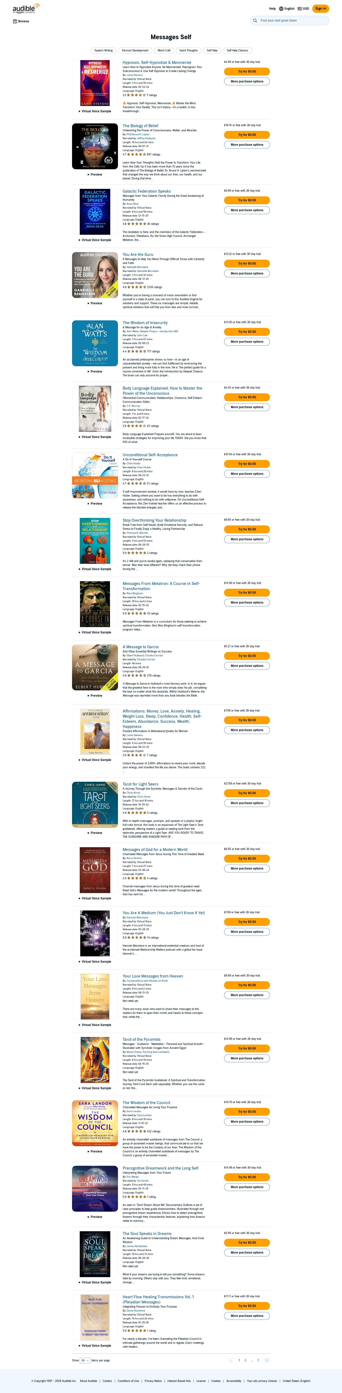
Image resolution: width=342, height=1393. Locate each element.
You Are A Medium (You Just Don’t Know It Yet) (164, 913)
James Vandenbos (137, 1246)
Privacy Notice (153, 1381)
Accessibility (233, 1381)
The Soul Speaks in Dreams (147, 1233)
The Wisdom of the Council (146, 1103)
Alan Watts (133, 331)
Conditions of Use (128, 1381)
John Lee (142, 335)
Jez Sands (142, 1180)
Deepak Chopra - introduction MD (159, 331)
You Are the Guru (138, 254)
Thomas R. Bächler (137, 533)
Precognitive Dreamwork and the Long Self (160, 1168)
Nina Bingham (135, 593)
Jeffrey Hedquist (146, 138)
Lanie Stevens (135, 75)
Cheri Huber (134, 463)
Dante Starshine (136, 1310)
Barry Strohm (134, 858)
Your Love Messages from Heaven (153, 976)
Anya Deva (133, 203)
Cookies (216, 1381)
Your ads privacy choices (262, 1381)
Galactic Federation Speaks (147, 191)
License (201, 1381)
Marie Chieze (134, 1052)
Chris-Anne (133, 792)
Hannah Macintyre (137, 917)
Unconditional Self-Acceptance (150, 455)
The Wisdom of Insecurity (145, 323)
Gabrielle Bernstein (137, 267)
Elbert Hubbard (135, 655)
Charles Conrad (153, 655)
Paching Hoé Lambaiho (156, 1052)
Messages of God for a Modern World (155, 849)
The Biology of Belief (140, 126)
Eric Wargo (133, 1176)
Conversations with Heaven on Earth (147, 980)
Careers (107, 1381)
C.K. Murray (133, 406)
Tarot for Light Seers (140, 784)
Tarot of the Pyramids (142, 1039)
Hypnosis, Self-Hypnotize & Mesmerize (157, 62)
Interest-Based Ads (179, 1381)
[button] (103, 50)
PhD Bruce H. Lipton (138, 134)
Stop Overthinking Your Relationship (154, 520)
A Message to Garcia (141, 647)
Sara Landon (134, 1111)
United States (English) (297, 1381)
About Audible (88, 1381)
